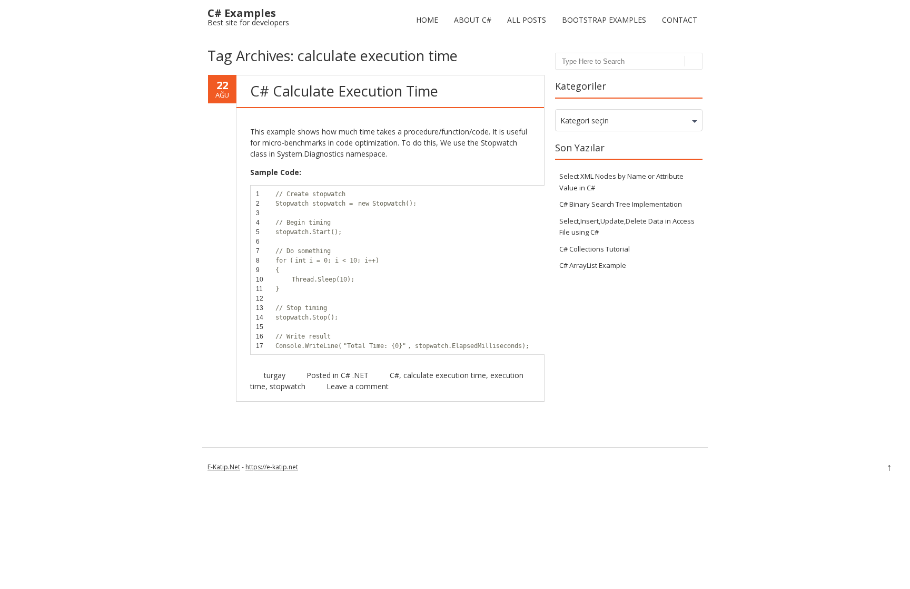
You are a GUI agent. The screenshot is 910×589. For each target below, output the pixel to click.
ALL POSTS (526, 20)
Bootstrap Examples (604, 20)
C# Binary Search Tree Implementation (620, 204)
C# (394, 375)
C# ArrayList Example (592, 265)
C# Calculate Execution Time (344, 91)
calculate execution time (444, 375)
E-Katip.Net (223, 466)
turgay (274, 375)
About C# (472, 20)
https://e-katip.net (271, 466)
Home (427, 20)
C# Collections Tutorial (594, 249)
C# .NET (355, 375)
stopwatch (287, 386)
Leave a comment (358, 386)
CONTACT (679, 20)
